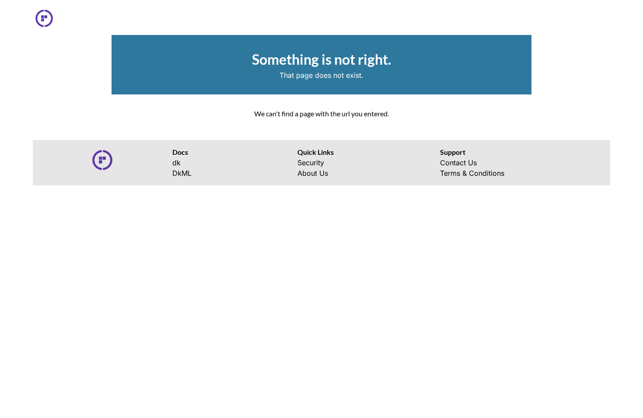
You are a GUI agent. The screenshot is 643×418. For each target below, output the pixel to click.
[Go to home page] (48, 18)
